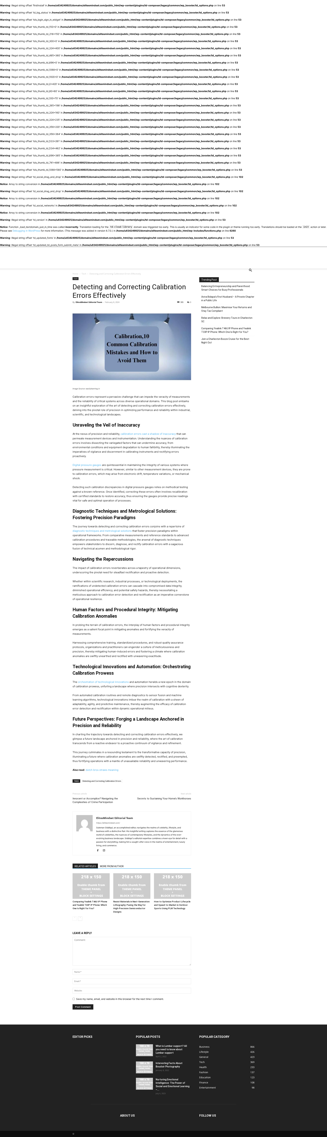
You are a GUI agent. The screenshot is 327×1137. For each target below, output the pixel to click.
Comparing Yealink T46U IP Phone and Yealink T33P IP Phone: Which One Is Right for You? (90, 905)
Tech (84, 273)
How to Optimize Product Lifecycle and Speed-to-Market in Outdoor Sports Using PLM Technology (172, 905)
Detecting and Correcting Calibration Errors (101, 781)
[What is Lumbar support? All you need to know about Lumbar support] (144, 1050)
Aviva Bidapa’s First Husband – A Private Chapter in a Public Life (227, 298)
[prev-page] (75, 918)
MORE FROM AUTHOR (112, 866)
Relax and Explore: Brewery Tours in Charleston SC (226, 319)
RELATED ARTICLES (85, 866)
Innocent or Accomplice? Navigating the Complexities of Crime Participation (95, 800)
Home (75, 273)
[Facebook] (99, 850)
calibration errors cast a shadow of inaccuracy (148, 433)
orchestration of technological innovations (103, 682)
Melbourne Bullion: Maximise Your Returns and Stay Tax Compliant (226, 309)
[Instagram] (105, 850)
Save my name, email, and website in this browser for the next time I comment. (120, 998)
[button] (250, 270)
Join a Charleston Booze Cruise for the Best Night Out (225, 341)
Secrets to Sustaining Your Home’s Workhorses (164, 798)
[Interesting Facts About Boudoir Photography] (144, 1067)
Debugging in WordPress (26, 230)
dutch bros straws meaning (102, 769)
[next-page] (80, 918)
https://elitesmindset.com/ (108, 823)
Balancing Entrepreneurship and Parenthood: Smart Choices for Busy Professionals (225, 288)
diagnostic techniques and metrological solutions (102, 530)
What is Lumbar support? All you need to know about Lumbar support (171, 1049)
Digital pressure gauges (87, 465)
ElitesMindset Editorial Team (89, 302)
